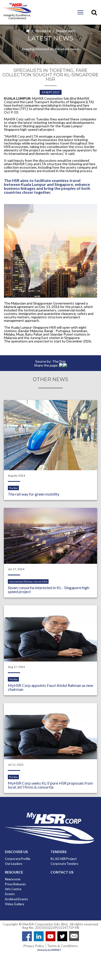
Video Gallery (14, 904)
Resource (43, 30)
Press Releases (15, 884)
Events (10, 894)
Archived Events (16, 899)
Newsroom (65, 30)
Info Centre (13, 889)
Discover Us (16, 852)
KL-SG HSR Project (63, 858)
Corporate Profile (17, 858)
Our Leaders (13, 863)
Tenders (58, 852)
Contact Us (61, 872)
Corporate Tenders (64, 863)
